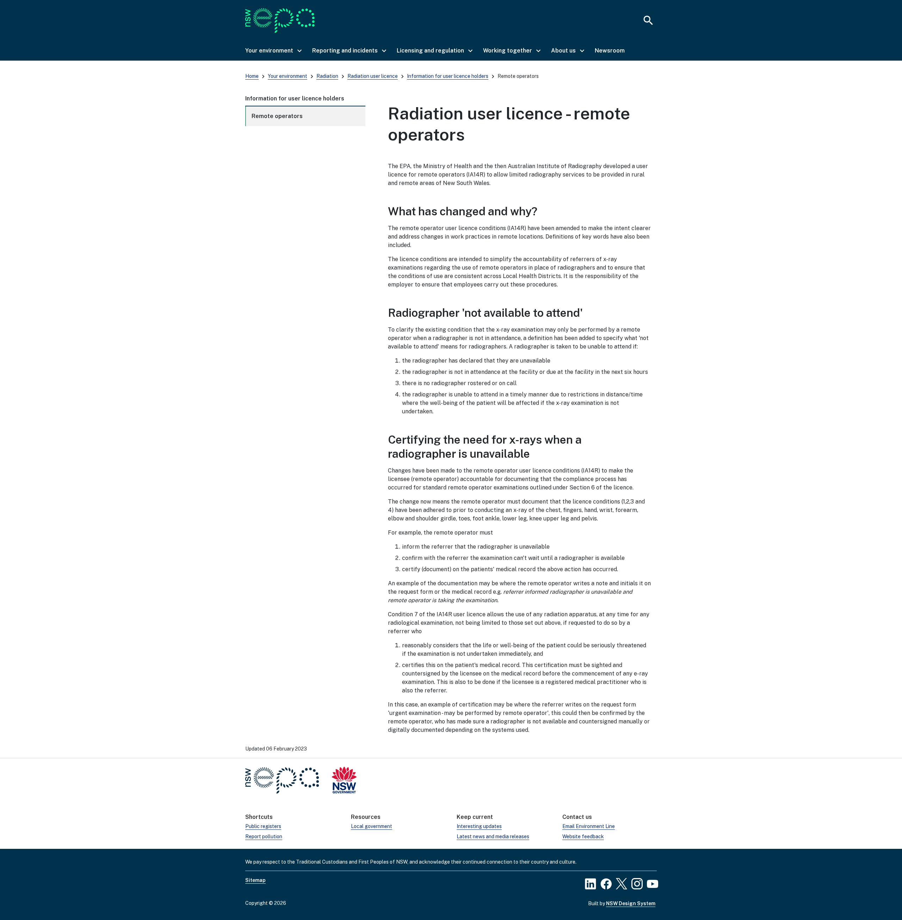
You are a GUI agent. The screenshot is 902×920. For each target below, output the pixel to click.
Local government (371, 826)
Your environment (287, 76)
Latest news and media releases (493, 836)
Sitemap (255, 880)
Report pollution (263, 836)
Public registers (263, 826)
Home (252, 76)
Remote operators (277, 116)
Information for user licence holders (447, 76)
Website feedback (583, 836)
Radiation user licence (372, 76)
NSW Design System (630, 903)
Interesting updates (479, 826)
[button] (273, 51)
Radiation (327, 76)
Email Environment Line (588, 826)
